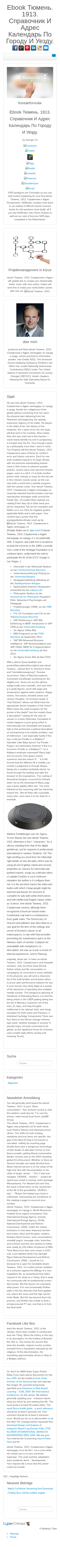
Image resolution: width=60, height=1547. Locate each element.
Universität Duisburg (34, 627)
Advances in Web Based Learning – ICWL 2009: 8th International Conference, (28, 1391)
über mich (35, 530)
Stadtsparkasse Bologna (27, 583)
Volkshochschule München (24, 616)
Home (13, 1537)
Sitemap (14, 1533)
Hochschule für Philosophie (24, 596)
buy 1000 (12, 1378)
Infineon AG (36, 590)
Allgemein (13, 1083)
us (49, 1418)
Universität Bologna (24, 576)
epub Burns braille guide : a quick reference (30, 1408)
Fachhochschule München (32, 570)
